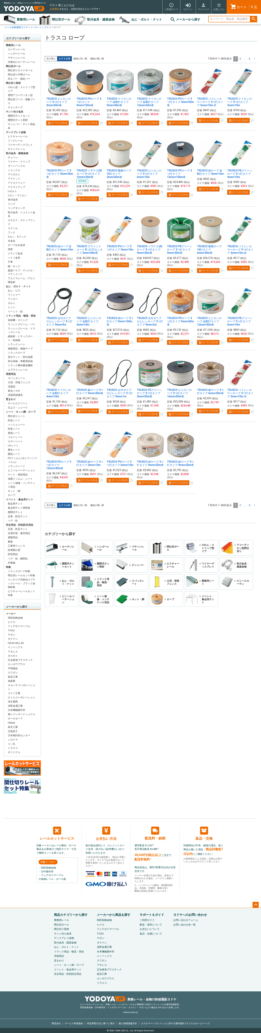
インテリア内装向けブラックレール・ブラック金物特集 (21, 583)
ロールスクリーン (18, 403)
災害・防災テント (18, 516)
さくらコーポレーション (21, 697)
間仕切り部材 (13, 83)
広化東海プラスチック (20, 660)
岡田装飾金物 (15, 617)
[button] (254, 59)
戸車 (10, 261)
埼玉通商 (13, 701)
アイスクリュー (16, 182)
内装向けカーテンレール (21, 62)
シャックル (14, 170)
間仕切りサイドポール (20, 70)
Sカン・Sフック (17, 236)
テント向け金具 (14, 111)
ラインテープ (15, 107)
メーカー (34, 27)
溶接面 (11, 386)
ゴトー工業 (14, 693)
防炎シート (14, 420)
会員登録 (54, 9)
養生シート (14, 449)
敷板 (10, 541)
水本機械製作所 (16, 710)
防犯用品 (13, 554)
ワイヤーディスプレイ (20, 144)
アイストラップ (16, 187)
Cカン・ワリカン (17, 195)
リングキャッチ (16, 208)
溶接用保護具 (15, 395)
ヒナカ (11, 622)
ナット (11, 307)
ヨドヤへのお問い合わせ (190, 915)
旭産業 (11, 681)
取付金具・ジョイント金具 (21, 214)
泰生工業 (13, 727)
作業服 (11, 562)
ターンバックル (16, 165)
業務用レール (26, 19)
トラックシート (16, 344)
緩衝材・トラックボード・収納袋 (20, 338)
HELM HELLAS (16, 643)
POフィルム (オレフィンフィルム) (22, 460)
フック (11, 232)
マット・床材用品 (18, 474)
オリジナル (14, 752)
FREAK (11, 722)
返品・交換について (151, 933)
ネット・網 (14, 491)
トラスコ (46, 27)
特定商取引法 (101, 1023)
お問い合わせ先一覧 (184, 924)
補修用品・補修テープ (20, 348)
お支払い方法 (106, 839)
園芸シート (14, 454)
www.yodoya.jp (130, 1012)
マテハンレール (16, 57)
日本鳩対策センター (19, 735)
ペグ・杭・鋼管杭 (18, 558)
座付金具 (13, 199)
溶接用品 (11, 374)
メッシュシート (16, 424)
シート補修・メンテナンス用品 (21, 485)
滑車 (10, 249)
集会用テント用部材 (19, 507)
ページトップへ (256, 905)
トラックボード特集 (19, 571)
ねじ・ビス (14, 290)
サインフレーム (16, 149)
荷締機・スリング (18, 320)
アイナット (14, 178)
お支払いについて (150, 929)
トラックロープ (16, 352)
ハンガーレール (16, 53)
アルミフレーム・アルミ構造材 (21, 280)
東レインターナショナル (21, 714)
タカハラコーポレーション (21, 687)
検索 (253, 19)
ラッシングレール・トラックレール (21, 330)
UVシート (13, 445)
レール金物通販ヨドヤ (16, 27)
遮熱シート (14, 433)
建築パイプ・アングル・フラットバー (21, 272)
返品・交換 (204, 838)
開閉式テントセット (19, 115)
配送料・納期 (155, 838)
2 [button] (240, 58)
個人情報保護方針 (128, 1023)
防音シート (14, 428)
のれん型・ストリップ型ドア (21, 89)
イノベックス (15, 647)
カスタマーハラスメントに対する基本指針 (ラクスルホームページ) (175, 1023)
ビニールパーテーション (21, 470)
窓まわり (11, 399)
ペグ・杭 (13, 520)
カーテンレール (16, 49)
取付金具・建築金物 (101, 19)
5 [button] (249, 58)
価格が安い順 (80, 58)
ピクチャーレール (18, 136)
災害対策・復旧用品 (19, 533)
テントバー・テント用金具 (21, 126)
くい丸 (11, 743)
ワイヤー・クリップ (19, 161)
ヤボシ (11, 634)
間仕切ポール (61, 19)
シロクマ (13, 739)
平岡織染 (13, 668)
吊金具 (11, 240)
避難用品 (13, 537)
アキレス (13, 651)
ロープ (11, 495)
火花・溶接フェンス (19, 382)
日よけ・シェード (18, 407)
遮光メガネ (14, 390)
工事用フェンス (16, 545)
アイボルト (14, 174)
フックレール (15, 140)
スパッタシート (16, 378)
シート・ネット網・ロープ (21, 411)
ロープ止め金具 (16, 245)
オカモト (13, 655)
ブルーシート (15, 437)
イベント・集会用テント (19, 499)
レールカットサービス (57, 838)
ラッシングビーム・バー (21, 324)
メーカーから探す (188, 19)
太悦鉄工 (13, 731)
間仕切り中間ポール (19, 74)
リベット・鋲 (15, 311)
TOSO (11, 630)
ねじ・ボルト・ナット (146, 19)
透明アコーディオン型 (20, 95)
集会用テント (15, 503)
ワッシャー (14, 294)
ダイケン (13, 638)
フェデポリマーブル (19, 626)
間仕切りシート (16, 416)
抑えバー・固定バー (19, 78)
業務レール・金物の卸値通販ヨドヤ (151, 999)
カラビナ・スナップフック (21, 222)
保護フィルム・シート (20, 478)
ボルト (11, 303)
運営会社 (56, 1023)
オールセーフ (15, 718)
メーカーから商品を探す (113, 915)
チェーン (13, 157)
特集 (8, 567)
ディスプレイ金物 (16, 132)
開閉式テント (15, 512)
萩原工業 (13, 676)
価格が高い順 (97, 58)
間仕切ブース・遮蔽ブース (21, 101)
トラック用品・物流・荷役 (21, 315)
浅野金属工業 (15, 705)
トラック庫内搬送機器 (20, 365)
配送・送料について (151, 924)
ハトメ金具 (14, 257)
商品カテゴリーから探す (71, 915)
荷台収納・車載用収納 (20, 361)
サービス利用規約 (74, 1023)
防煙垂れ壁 (14, 550)
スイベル (13, 228)
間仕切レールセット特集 (21, 575)
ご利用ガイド (147, 920)
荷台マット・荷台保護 (20, 357)
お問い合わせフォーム (185, 920)
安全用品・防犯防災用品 (19, 524)
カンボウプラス (16, 664)
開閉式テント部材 (18, 120)
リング (11, 203)
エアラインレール (18, 369)
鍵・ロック (14, 266)
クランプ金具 (15, 253)
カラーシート (15, 441)
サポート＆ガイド (152, 915)
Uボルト (12, 191)
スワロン (13, 672)
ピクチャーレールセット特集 (21, 593)
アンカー (13, 298)
